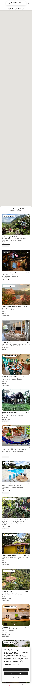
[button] (6, 244)
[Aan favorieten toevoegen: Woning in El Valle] (28, 321)
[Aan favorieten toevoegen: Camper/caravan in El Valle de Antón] (28, 499)
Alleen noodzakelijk (16, 674)
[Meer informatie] (21, 210)
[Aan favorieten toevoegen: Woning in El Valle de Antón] (28, 252)
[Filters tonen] (28, 3)
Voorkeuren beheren (16, 678)
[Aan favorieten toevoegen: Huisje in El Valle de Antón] (28, 427)
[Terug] (3, 3)
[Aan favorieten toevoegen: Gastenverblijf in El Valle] (28, 535)
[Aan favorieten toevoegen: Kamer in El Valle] (28, 606)
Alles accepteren (16, 670)
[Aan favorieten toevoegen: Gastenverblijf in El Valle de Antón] (28, 216)
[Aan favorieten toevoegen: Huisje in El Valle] (28, 642)
